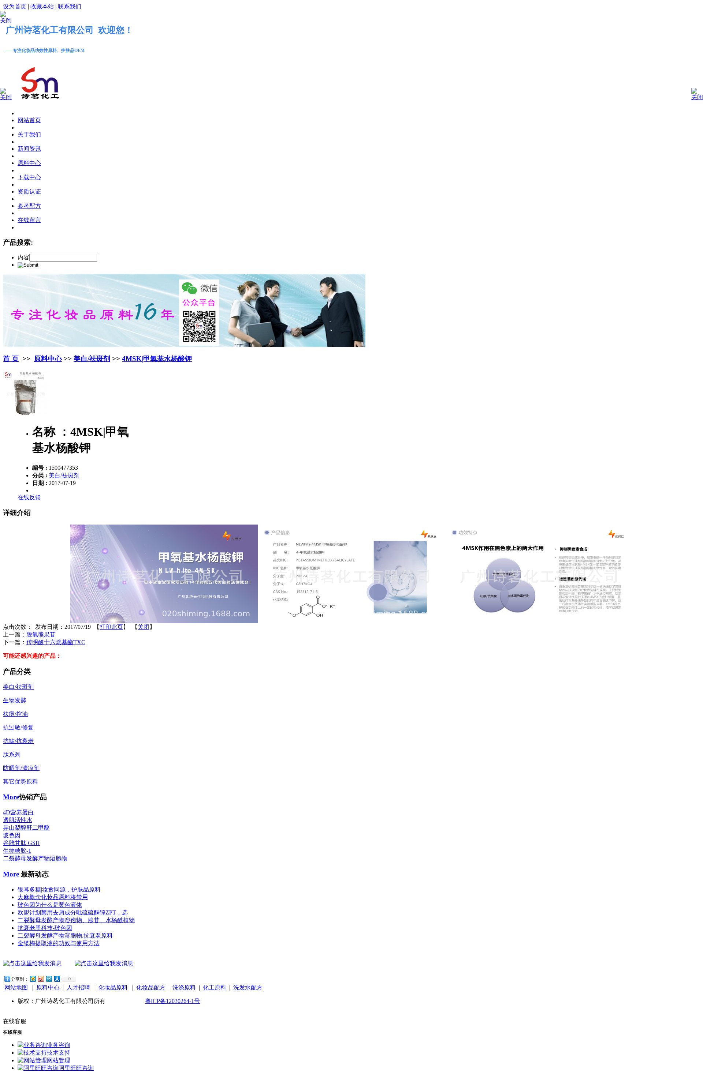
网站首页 (29, 120)
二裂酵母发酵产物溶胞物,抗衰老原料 (65, 935)
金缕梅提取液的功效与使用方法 (59, 943)
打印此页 (111, 627)
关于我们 (29, 134)
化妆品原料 (113, 987)
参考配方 (29, 206)
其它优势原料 (20, 781)
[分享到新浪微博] (41, 978)
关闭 (143, 627)
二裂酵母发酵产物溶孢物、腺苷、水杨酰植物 (76, 920)
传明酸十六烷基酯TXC (55, 642)
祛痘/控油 (15, 714)
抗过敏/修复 (18, 727)
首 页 (11, 359)
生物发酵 (14, 700)
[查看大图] (26, 414)
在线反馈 (29, 497)
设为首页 (14, 6)
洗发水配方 (248, 987)
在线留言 (29, 220)
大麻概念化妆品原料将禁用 (53, 897)
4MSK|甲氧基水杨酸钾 (157, 359)
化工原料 (214, 987)
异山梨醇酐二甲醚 (26, 828)
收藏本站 (42, 6)
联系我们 (69, 6)
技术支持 (58, 1052)
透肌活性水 (17, 820)
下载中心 (29, 177)
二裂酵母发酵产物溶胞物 (35, 858)
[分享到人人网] (57, 978)
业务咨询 (58, 1045)
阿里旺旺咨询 (76, 1068)
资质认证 (29, 191)
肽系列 (12, 754)
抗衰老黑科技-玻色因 (45, 928)
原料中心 (29, 163)
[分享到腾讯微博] (49, 978)
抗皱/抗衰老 (18, 741)
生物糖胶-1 (17, 851)
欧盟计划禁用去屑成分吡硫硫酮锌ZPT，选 (73, 912)
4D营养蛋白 (18, 812)
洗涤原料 (184, 987)
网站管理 (58, 1060)
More (11, 797)
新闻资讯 (29, 149)
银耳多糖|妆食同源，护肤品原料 (59, 889)
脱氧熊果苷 (41, 634)
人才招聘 (78, 987)
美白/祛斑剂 (92, 359)
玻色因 (12, 835)
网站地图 (16, 987)
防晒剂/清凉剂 (21, 768)
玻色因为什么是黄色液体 (50, 905)
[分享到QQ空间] (33, 978)
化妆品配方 (150, 987)
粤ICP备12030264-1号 (172, 1001)
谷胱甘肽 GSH (21, 843)
